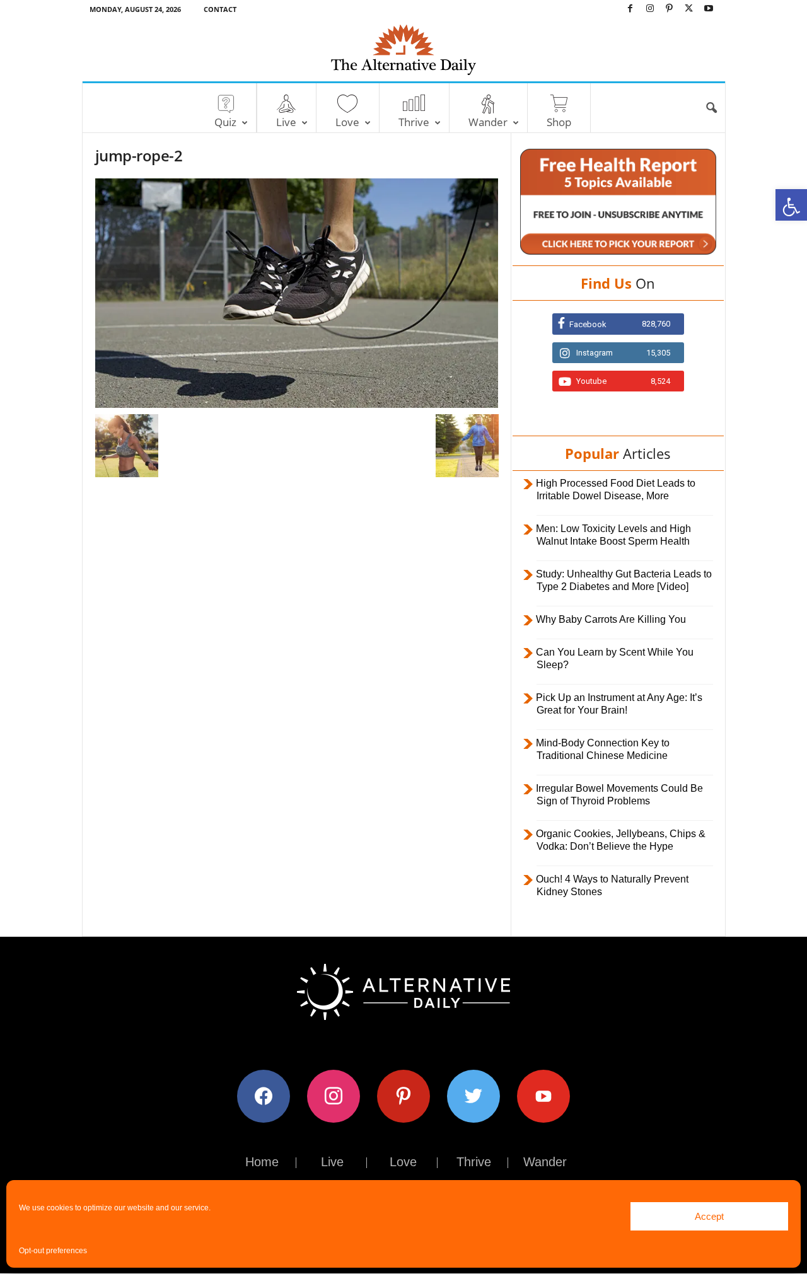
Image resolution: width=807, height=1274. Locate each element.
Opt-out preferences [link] (53, 1250)
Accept (709, 1216)
